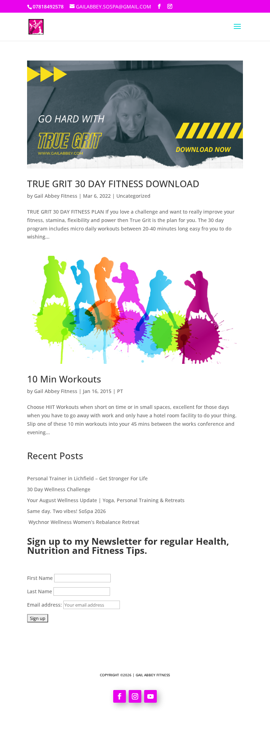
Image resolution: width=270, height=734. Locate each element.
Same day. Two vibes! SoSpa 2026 (66, 511)
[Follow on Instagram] (135, 696)
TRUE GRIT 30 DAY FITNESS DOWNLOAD (113, 183)
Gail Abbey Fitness (55, 195)
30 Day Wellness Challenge (58, 489)
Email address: (45, 604)
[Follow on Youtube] (150, 696)
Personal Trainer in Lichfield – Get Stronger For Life (87, 478)
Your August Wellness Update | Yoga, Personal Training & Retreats (106, 500)
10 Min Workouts (64, 379)
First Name (40, 578)
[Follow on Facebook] (119, 696)
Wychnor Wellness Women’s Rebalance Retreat (83, 522)
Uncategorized (133, 195)
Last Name (39, 591)
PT (120, 391)
